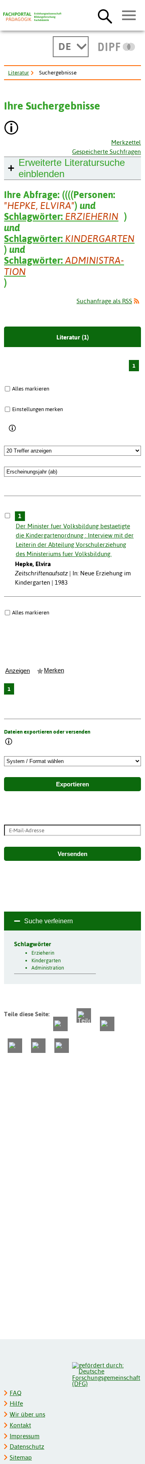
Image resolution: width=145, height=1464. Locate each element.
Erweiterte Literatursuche (72, 168)
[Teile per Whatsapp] (107, 1024)
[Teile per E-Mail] (38, 1045)
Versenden (72, 854)
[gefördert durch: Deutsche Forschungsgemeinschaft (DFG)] (106, 1373)
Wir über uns (27, 1414)
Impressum (24, 1436)
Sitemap (21, 1457)
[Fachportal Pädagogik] (32, 16)
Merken (54, 670)
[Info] (12, 428)
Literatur (18, 72)
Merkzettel (126, 142)
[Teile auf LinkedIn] (15, 1045)
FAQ (15, 1393)
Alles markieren (30, 388)
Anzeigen (17, 671)
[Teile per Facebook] (60, 1024)
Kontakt (20, 1425)
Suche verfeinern (48, 921)
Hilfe (16, 1403)
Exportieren (72, 784)
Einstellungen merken (37, 409)
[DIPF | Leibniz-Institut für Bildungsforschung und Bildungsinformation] (116, 46)
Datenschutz (27, 1446)
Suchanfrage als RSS (104, 301)
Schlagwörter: (61, 216)
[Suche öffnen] (105, 16)
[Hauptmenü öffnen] (129, 15)
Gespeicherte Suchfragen (106, 151)
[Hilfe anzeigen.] (11, 128)
